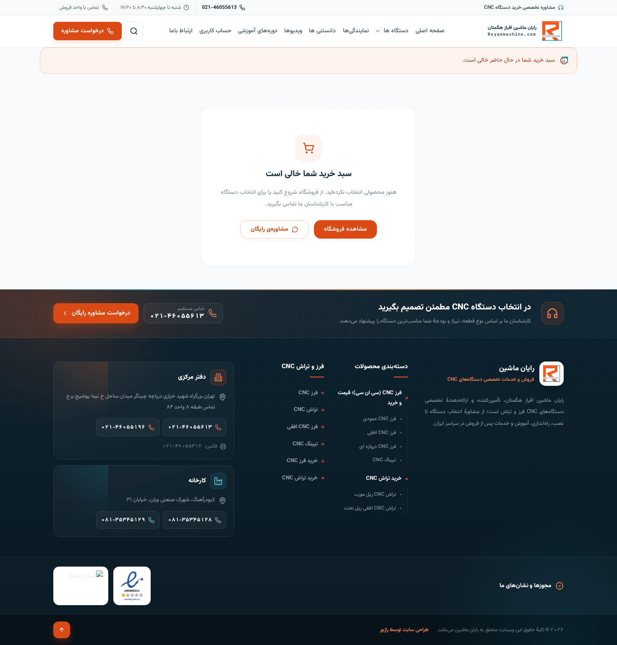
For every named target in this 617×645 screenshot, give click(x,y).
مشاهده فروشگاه (345, 229)
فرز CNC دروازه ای (377, 446)
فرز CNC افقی (381, 433)
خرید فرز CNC (302, 461)
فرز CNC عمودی (379, 419)
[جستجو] (134, 31)
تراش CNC (306, 410)
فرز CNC (308, 393)
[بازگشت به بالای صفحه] (61, 630)
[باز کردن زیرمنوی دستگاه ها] (377, 31)
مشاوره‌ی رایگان (269, 229)
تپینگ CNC (384, 460)
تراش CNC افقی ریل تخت (370, 508)
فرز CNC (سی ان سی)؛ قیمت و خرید (370, 398)
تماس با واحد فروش (79, 7)
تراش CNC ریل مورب (375, 494)
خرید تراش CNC (384, 478)
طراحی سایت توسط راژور (404, 630)
